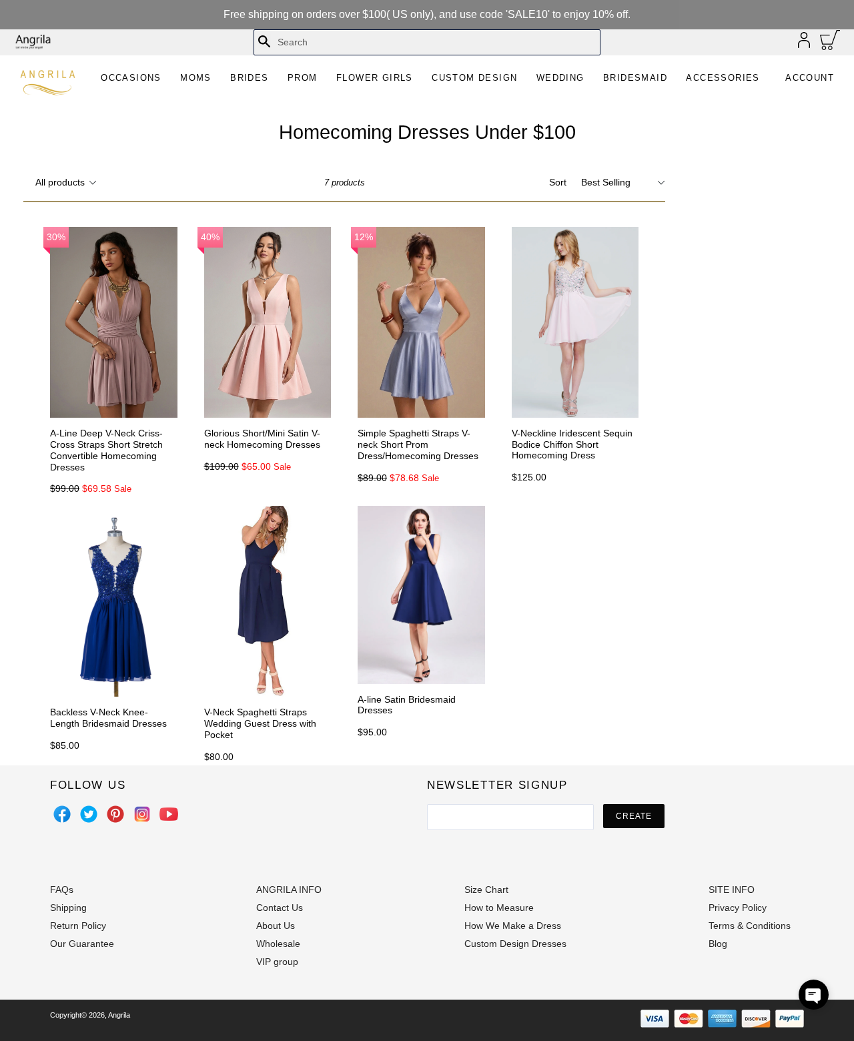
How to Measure (499, 907)
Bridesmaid (635, 78)
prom (303, 78)
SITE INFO (732, 889)
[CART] (830, 43)
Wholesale (278, 943)
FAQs (61, 889)
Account (809, 78)
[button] (814, 995)
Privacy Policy (738, 907)
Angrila (119, 1015)
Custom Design (474, 78)
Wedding (560, 78)
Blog (718, 943)
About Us (275, 925)
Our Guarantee (82, 943)
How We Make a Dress (512, 925)
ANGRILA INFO (289, 889)
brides (249, 78)
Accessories (722, 78)
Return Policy (78, 925)
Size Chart (486, 889)
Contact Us (279, 907)
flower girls (374, 78)
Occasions (131, 78)
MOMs (195, 78)
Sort (557, 182)
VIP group (277, 961)
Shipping (68, 907)
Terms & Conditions (750, 925)
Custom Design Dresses (515, 943)
